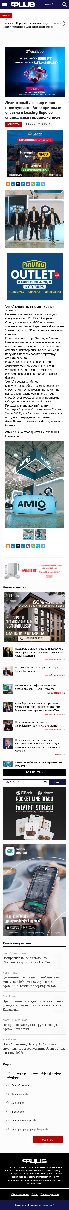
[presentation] (55, 25)
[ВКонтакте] (13, 184)
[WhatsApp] (33, 184)
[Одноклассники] (8, 184)
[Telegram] (43, 184)
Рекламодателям (50, 1194)
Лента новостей (14, 587)
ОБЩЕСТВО (13, 124)
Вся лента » (34, 772)
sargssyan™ (48, 1205)
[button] (60, 444)
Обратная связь (20, 1194)
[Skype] (38, 184)
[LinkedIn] (23, 184)
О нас (35, 1194)
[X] (18, 184)
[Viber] (28, 184)
